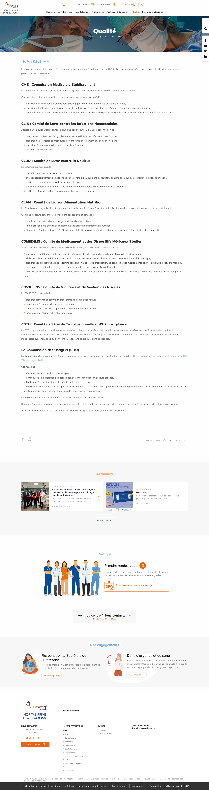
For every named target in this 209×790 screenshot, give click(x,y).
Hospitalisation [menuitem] (82, 12)
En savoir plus (50, 675)
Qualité (103, 37)
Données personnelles (139, 779)
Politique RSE (70, 771)
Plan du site (164, 779)
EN (71, 5)
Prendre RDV (127, 5)
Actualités (104, 474)
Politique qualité (106, 734)
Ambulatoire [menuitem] (98, 12)
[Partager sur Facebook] (164, 440)
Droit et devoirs (71, 749)
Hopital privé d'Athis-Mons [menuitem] (59, 12)
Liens (154, 779)
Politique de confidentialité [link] (177, 786)
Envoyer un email (33, 744)
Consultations (70, 738)
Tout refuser (137, 785)
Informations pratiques (74, 756)
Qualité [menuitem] (135, 12)
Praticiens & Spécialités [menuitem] (118, 12)
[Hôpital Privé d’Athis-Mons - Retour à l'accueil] (10, 7)
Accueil (91, 37)
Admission (69, 742)
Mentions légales (118, 779)
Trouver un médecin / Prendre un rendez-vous (143, 726)
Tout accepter (119, 785)
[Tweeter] (170, 440)
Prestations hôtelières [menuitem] (152, 12)
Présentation (70, 734)
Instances (117, 37)
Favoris (182, 440)
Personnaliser (155, 785)
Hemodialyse (70, 745)
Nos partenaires (38, 781)
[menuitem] (73, 734)
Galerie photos (70, 760)
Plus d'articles (104, 520)
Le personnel (70, 752)
